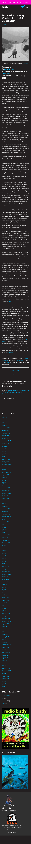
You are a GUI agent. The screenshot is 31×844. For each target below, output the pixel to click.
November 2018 (6, 621)
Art (2, 698)
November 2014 (6, 671)
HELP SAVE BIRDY (6, 2)
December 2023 (6, 490)
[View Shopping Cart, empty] (22, 7)
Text (3, 703)
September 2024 (6, 472)
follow (6, 808)
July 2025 (4, 446)
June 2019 (4, 605)
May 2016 (4, 650)
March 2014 (5, 686)
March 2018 (5, 634)
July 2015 (4, 660)
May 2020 (4, 590)
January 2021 (5, 569)
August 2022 (5, 522)
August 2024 (5, 475)
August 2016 (5, 647)
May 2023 (4, 503)
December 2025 (6, 433)
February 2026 (6, 428)
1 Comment (5, 24)
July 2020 (4, 584)
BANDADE (15, 320)
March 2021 (5, 563)
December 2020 (6, 571)
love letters (12, 810)
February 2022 (6, 535)
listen (5, 810)
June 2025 (4, 449)
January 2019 (5, 616)
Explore (7, 362)
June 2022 (4, 524)
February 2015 (6, 668)
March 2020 (5, 595)
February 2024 (6, 488)
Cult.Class (25, 63)
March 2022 (5, 532)
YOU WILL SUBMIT (9, 806)
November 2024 (6, 467)
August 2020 (5, 582)
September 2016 (6, 644)
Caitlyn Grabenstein (7, 307)
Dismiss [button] (27, 2)
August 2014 (5, 678)
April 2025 (4, 454)
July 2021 (4, 553)
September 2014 (6, 676)
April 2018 (4, 631)
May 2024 (4, 482)
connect (13, 808)
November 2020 (6, 574)
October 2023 (5, 496)
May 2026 (4, 420)
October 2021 (5, 545)
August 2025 (5, 443)
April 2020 (4, 592)
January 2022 (5, 537)
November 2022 (6, 516)
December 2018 (6, 618)
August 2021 (5, 550)
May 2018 (4, 629)
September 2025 (6, 441)
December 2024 (6, 464)
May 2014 (4, 681)
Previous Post (15, 370)
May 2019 (4, 608)
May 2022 (4, 527)
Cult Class (18, 307)
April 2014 (4, 684)
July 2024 (4, 477)
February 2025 (6, 459)
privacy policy (12, 832)
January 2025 (5, 462)
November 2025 (6, 435)
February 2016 (6, 652)
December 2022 (6, 514)
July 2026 (4, 417)
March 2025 (5, 456)
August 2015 (5, 658)
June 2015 (4, 663)
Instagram (10, 352)
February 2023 (6, 509)
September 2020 (6, 579)
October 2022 (5, 519)
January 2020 (5, 597)
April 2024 (4, 485)
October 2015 (5, 655)
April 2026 (4, 422)
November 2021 (6, 543)
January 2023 (5, 511)
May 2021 (4, 558)
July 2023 (4, 501)
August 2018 (5, 624)
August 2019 (5, 600)
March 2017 (5, 642)
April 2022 (4, 530)
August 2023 (5, 498)
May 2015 (4, 665)
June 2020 (4, 587)
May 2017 (4, 639)
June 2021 (4, 556)
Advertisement (6, 695)
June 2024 (4, 480)
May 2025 (4, 451)
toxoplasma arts (15, 830)
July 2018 (4, 626)
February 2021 (6, 566)
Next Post (15, 375)
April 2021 (4, 561)
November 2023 (6, 493)
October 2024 (5, 469)
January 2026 (5, 430)
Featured (4, 701)
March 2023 (5, 506)
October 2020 (5, 577)
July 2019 (4, 603)
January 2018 (5, 637)
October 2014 (5, 673)
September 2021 (6, 548)
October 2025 (5, 438)
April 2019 (4, 611)
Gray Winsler (9, 69)
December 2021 (6, 540)
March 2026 (5, 425)
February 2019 (6, 613)
